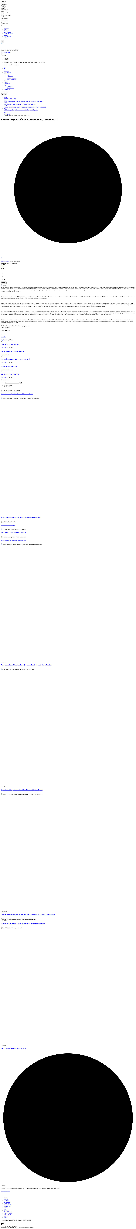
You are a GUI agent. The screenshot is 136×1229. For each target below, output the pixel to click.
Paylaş (7, 327)
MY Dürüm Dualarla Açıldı (8, 525)
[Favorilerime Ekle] (1, 341)
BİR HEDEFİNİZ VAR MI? (10, 374)
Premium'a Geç (6, 52)
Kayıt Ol (7, 1191)
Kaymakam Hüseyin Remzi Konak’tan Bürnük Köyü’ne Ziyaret (21, 790)
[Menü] (2, 41)
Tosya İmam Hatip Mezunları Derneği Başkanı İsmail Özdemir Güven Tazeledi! (26, 665)
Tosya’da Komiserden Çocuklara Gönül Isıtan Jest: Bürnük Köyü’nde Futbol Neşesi (28, 914)
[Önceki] (2, 94)
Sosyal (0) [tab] (6, 58)
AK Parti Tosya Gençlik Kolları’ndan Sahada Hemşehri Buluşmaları (23, 923)
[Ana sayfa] (5, 68)
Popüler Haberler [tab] (8, 385)
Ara (17, 50)
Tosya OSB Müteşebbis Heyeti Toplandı (13, 1048)
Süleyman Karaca (5, 261)
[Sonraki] (5, 94)
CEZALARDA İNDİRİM (9, 367)
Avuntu (3, 337)
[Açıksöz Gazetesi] (11, 48)
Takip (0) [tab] (6, 59)
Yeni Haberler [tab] (7, 386)
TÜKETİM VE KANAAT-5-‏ (10, 344)
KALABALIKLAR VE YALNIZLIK (12, 352)
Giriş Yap (3, 1191)
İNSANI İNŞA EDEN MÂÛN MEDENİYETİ (15, 359)
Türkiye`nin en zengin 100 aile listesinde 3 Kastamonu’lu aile (17, 394)
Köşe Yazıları (4, 340)
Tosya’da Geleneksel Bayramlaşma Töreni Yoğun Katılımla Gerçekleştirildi (20, 517)
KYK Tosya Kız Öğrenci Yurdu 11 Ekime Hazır (13, 540)
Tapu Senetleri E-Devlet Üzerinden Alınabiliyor (13, 532)
